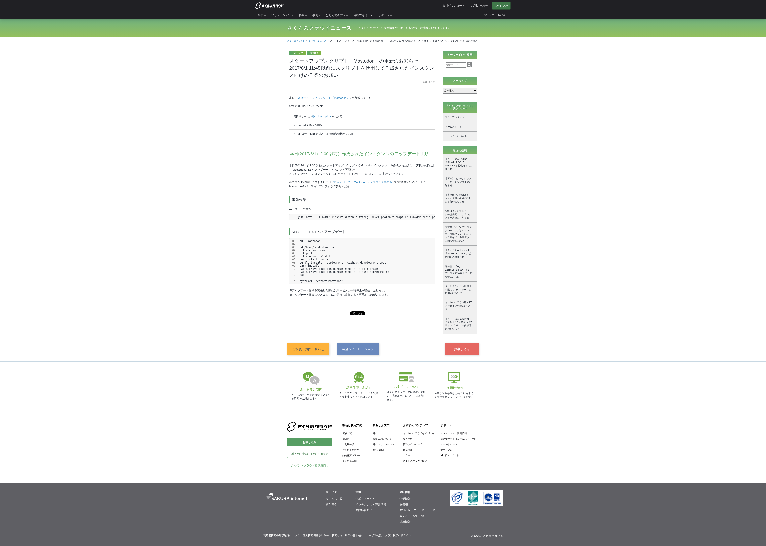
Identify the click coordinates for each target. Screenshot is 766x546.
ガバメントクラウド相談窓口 (308, 465)
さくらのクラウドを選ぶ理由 (418, 433)
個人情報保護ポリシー (316, 535)
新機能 (314, 52)
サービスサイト (453, 126)
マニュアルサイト (454, 117)
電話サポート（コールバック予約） (459, 438)
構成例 (345, 438)
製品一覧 (347, 433)
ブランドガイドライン (398, 535)
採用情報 (405, 521)
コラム (406, 455)
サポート (446, 425)
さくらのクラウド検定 (415, 461)
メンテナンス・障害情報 (453, 433)
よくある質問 (349, 461)
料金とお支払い (382, 425)
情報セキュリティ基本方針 (347, 535)
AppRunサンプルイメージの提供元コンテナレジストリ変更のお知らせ (458, 214)
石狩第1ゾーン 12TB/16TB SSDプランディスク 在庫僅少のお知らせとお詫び (458, 271)
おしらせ (297, 52)
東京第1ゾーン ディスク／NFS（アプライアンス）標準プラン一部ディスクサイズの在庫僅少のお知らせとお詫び (458, 234)
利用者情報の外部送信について (281, 535)
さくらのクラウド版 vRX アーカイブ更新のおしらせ (458, 306)
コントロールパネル (456, 136)
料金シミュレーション (358, 349)
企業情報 (405, 498)
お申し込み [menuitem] (501, 5)
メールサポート (448, 444)
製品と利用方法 (352, 425)
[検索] (469, 64)
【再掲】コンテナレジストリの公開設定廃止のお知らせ (458, 182)
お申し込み (462, 349)
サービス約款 (374, 535)
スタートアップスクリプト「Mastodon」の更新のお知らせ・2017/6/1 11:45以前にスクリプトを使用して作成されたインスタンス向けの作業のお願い (361, 68)
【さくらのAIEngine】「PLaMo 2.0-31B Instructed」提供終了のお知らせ (458, 164)
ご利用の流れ (349, 444)
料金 (375, 433)
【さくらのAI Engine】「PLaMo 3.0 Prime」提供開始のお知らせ (458, 253)
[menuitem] (262, 15)
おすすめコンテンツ (415, 425)
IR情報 (403, 504)
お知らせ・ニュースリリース (417, 510)
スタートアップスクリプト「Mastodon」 (323, 97)
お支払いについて (382, 438)
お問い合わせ (363, 510)
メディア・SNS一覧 (411, 516)
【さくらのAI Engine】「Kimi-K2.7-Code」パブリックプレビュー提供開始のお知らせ (458, 323)
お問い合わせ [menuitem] (479, 5)
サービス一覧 (334, 498)
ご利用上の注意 (350, 450)
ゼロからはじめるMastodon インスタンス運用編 (361, 182)
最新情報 (408, 450)
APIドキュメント (449, 455)
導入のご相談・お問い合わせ (309, 453)
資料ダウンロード (412, 444)
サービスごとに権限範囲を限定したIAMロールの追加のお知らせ (458, 289)
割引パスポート (381, 450)
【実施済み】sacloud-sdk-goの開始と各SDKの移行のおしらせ (457, 198)
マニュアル (446, 450)
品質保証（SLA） (351, 455)
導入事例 (408, 438)
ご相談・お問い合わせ (308, 349)
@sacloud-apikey (322, 116)
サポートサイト (365, 498)
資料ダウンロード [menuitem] (453, 5)
